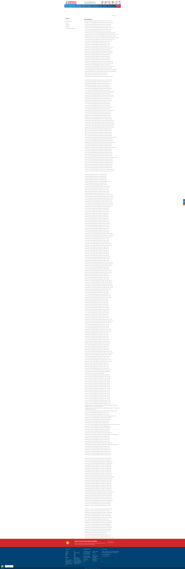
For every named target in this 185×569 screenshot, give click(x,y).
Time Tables (68, 26)
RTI (74, 551)
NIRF (74, 555)
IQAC (74, 556)
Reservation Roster (76, 563)
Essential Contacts (95, 558)
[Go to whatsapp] (2, 566)
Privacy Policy (86, 559)
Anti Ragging (67, 557)
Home (111, 15)
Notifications (68, 24)
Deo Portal (85, 558)
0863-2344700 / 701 (107, 554)
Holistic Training (76, 557)
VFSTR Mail (94, 557)
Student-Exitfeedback (87, 552)
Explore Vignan (110, 542)
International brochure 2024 (78, 561)
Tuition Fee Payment (95, 556)
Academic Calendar (69, 21)
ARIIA (66, 555)
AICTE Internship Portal (87, 557)
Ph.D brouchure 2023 (77, 558)
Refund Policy (94, 559)
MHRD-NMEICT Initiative (87, 551)
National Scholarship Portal (78, 562)
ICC (65, 556)
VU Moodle (67, 551)
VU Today (93, 552)
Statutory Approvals (68, 562)
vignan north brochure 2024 (69, 561)
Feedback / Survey (95, 551)
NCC (66, 558)
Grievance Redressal (77, 552)
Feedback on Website (87, 556)
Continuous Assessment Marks (70, 28)
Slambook (66, 552)
